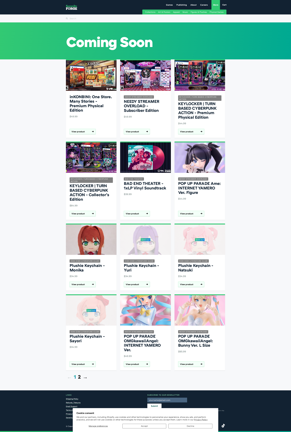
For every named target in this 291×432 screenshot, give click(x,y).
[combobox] (145, 18)
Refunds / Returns (73, 403)
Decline (190, 426)
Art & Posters (164, 12)
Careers (204, 5)
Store (215, 5)
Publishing (181, 5)
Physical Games (217, 12)
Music (185, 12)
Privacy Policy (201, 419)
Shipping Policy (72, 399)
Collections (150, 12)
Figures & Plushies (199, 12)
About (193, 5)
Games (169, 5)
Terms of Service (72, 410)
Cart (224, 5)
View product (78, 131)
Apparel (176, 12)
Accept (144, 426)
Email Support (71, 406)
